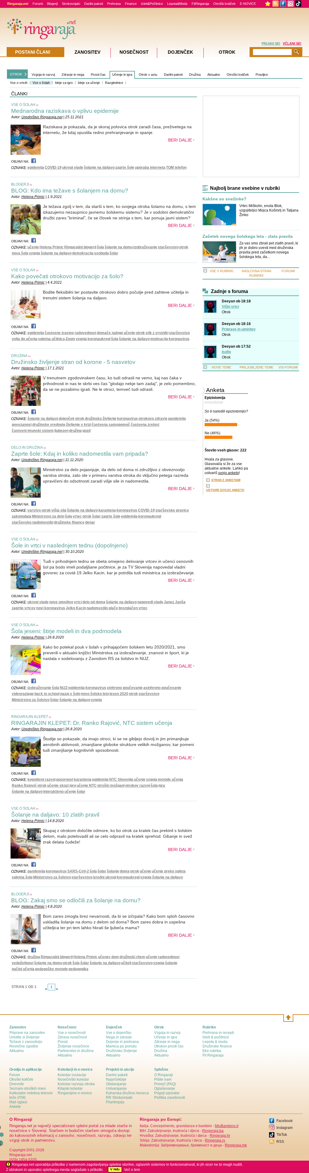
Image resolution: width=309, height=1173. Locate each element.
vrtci (78, 602)
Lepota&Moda (177, 3)
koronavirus (179, 339)
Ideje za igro (64, 82)
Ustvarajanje (116, 1088)
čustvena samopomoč (111, 424)
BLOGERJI (20, 184)
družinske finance (69, 522)
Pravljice (262, 74)
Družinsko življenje (121, 1051)
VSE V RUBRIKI (221, 271)
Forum (14, 1075)
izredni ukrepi (104, 877)
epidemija (35, 167)
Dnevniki (16, 1084)
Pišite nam (162, 1079)
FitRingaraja (200, 3)
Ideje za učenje (89, 82)
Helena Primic (33, 197)
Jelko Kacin (76, 608)
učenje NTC (87, 785)
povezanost (22, 424)
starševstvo (168, 247)
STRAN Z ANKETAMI (226, 480)
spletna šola (22, 877)
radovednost (85, 333)
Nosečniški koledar (73, 1079)
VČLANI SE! (292, 43)
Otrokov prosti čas (168, 1046)
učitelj (126, 963)
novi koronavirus (50, 608)
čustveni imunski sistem (33, 431)
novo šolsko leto (95, 694)
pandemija (177, 418)
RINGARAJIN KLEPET (29, 717)
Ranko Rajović (24, 785)
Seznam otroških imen (27, 1088)
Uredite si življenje (24, 1037)
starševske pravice (172, 510)
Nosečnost (133, 52)
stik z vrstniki (156, 333)
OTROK (16, 74)
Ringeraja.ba (213, 1131)
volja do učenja (24, 339)
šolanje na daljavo (99, 167)
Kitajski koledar (70, 1088)
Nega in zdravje (119, 1037)
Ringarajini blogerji (80, 247)
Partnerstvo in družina (76, 1051)
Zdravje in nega (73, 74)
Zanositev (87, 52)
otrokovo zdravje (153, 418)
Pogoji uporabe (167, 1093)
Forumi (38, 3)
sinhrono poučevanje (125, 688)
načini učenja (23, 969)
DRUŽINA (19, 356)
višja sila (58, 510)
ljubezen (61, 431)
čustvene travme (59, 333)
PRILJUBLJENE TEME (256, 367)
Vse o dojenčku (118, 1033)
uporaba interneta (150, 167)
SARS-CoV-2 (78, 871)
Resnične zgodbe (23, 1046)
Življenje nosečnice (73, 1046)
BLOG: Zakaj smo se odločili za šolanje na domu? (76, 900)
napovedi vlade (150, 602)
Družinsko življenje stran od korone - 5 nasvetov (73, 362)
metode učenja (170, 779)
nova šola (20, 253)
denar (90, 522)
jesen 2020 (119, 694)
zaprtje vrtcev (24, 608)
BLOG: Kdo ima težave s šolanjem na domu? (69, 190)
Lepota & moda (215, 1042)
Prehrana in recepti (218, 1033)
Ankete (15, 1106)
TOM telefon (176, 167)
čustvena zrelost (145, 424)
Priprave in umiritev (239, 329)
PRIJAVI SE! (271, 43)
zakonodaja (21, 516)
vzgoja (34, 253)
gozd (86, 431)
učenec (104, 957)
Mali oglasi (18, 1102)
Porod (63, 1042)
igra (161, 785)
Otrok (226, 312)
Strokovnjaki (71, 3)
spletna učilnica (51, 339)
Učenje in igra (122, 74)
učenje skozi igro (61, 785)
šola (100, 247)
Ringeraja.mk (236, 1145)
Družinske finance (217, 1046)
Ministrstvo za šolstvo (30, 700)
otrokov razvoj (137, 785)
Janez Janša (175, 602)
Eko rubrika (211, 1051)
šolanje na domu (119, 247)
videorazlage (23, 694)
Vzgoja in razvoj (43, 74)
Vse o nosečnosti (72, 1033)
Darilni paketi (93, 3)
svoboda (101, 253)
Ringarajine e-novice (75, 1093)
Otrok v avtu (148, 74)
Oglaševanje (164, 1088)
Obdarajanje (116, 1084)
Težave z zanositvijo (25, 1042)
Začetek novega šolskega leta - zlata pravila (247, 236)
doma (124, 871)
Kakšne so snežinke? (224, 199)
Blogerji (52, 3)
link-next (57, 989)
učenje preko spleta (169, 871)
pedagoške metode (51, 969)
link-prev (46, 989)
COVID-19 (53, 167)
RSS (280, 1142)
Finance (131, 3)
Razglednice (114, 82)
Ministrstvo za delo (48, 516)
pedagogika (78, 969)
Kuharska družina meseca (127, 1093)
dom (115, 957)
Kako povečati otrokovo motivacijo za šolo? (67, 276)
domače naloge (110, 333)
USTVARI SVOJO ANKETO (225, 490)
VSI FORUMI (288, 367)
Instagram (284, 1128)
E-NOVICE (248, 3)
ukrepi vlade (72, 167)
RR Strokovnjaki (119, 1097)
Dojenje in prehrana (122, 1042)
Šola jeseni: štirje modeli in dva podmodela (66, 631)
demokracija (83, 253)
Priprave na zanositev (27, 1033)
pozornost (64, 779)
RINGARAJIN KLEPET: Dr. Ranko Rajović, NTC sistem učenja (91, 723)
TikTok (281, 1135)
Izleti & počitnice (215, 1037)
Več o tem (132, 1170)
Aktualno (213, 74)
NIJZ (64, 688)
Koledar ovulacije (72, 1075)
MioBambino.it (226, 1126)
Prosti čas (98, 74)
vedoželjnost (22, 963)
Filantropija (115, 1102)
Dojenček (180, 52)
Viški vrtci (230, 306)
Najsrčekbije (116, 1079)
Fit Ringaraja (213, 1055)
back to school (46, 694)
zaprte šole (124, 167)
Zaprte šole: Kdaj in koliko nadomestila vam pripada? (79, 454)
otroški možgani (111, 785)
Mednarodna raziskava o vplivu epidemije (65, 111)
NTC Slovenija (121, 779)
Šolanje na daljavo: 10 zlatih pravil (55, 814)
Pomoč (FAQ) (165, 1084)
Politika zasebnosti (169, 1097)
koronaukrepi (99, 339)
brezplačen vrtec (133, 608)
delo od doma (93, 602)
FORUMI (288, 271)
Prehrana (114, 3)
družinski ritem (132, 957)
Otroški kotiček (224, 3)
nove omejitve (61, 602)
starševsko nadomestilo (32, 522)
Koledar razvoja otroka (76, 1084)
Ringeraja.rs (215, 1140)
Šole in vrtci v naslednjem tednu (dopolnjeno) (69, 545)
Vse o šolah (41, 82)
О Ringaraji (163, 1075)
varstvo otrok (39, 510)
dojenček (67, 418)
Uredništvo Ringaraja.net (41, 117)
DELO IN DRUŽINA (27, 447)
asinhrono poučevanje (162, 688)
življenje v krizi (78, 424)
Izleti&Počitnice (152, 3)
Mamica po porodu (121, 1046)
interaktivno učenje (59, 791)
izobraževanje (145, 247)
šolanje (113, 871)
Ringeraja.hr (220, 1135)
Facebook (284, 1121)
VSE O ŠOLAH (23, 105)
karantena (107, 510)
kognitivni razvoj (41, 779)
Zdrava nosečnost (72, 1037)
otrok (183, 247)
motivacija (159, 339)
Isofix (226, 352)
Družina (195, 74)
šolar (114, 253)
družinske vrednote (48, 424)
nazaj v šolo (70, 694)
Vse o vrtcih (18, 82)
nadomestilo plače (102, 608)
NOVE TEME (221, 367)
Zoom (70, 339)
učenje (33, 247)
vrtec (77, 516)
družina (75, 431)
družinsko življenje (100, 418)
